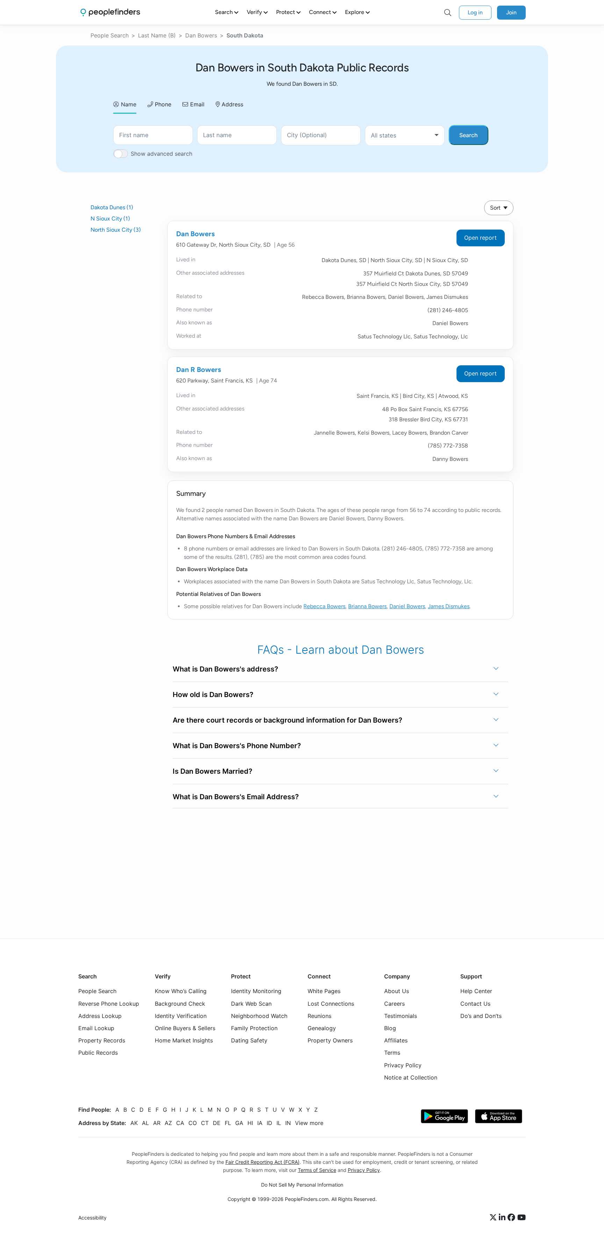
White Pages (324, 991)
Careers (394, 1003)
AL (145, 1122)
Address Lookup (100, 1015)
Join (511, 12)
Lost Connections (331, 1003)
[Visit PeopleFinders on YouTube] (521, 1218)
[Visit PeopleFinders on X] (494, 1218)
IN (288, 1122)
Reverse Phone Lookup (108, 1003)
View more (309, 1122)
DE (217, 1122)
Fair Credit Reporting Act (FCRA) (262, 1162)
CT (205, 1122)
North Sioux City (116, 229)
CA (180, 1122)
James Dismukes (448, 606)
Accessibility (92, 1218)
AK (134, 1122)
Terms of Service (317, 1170)
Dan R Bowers (198, 369)
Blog (390, 1028)
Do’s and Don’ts (481, 1015)
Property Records (101, 1040)
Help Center (476, 991)
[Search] (447, 12)
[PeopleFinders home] (110, 12)
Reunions (319, 1015)
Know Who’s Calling (181, 991)
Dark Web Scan (251, 1003)
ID (269, 1122)
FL (228, 1122)
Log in (475, 12)
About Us (396, 991)
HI (250, 1122)
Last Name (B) (157, 35)
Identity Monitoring (256, 991)
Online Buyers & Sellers (185, 1028)
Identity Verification (181, 1015)
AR (156, 1122)
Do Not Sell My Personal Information (302, 1185)
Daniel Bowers (407, 606)
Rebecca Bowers (324, 606)
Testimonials (400, 1015)
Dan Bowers (201, 35)
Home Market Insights (184, 1040)
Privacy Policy (403, 1065)
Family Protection (254, 1028)
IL (278, 1122)
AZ (168, 1122)
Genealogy (322, 1028)
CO (192, 1122)
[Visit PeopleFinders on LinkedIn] (503, 1218)
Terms (392, 1052)
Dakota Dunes (112, 207)
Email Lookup (96, 1028)
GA (239, 1122)
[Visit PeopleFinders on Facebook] (512, 1218)
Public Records (98, 1052)
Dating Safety (249, 1040)
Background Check (180, 1003)
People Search (110, 35)
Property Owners (330, 1040)
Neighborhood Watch (259, 1015)
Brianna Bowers (367, 606)
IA (260, 1122)
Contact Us (475, 1003)
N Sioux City (110, 218)
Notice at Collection (410, 1077)
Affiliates (396, 1040)
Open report (480, 237)
